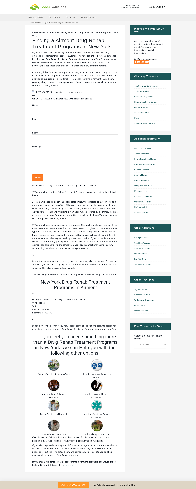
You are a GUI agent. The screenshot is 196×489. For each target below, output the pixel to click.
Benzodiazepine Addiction (145, 159)
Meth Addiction (140, 191)
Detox (136, 118)
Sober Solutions (48, 6)
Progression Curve (142, 294)
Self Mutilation (140, 253)
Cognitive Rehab (141, 107)
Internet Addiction (142, 248)
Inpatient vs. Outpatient (144, 123)
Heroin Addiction (141, 180)
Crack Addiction (140, 175)
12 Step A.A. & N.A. (141, 91)
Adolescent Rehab (141, 112)
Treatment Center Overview (146, 86)
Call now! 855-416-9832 (73, 485)
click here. (70, 465)
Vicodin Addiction (141, 212)
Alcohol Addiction (141, 153)
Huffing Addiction (141, 207)
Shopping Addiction (142, 264)
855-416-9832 (142, 62)
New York (38, 23)
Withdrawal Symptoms (144, 300)
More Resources (141, 310)
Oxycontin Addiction (142, 202)
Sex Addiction (140, 259)
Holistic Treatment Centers (145, 102)
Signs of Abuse (140, 289)
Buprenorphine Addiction (145, 164)
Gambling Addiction (142, 243)
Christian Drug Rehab (143, 96)
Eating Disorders (141, 237)
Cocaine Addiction (141, 169)
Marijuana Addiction (143, 186)
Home (32, 23)
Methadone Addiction (143, 196)
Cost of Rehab (140, 305)
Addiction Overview (142, 148)
